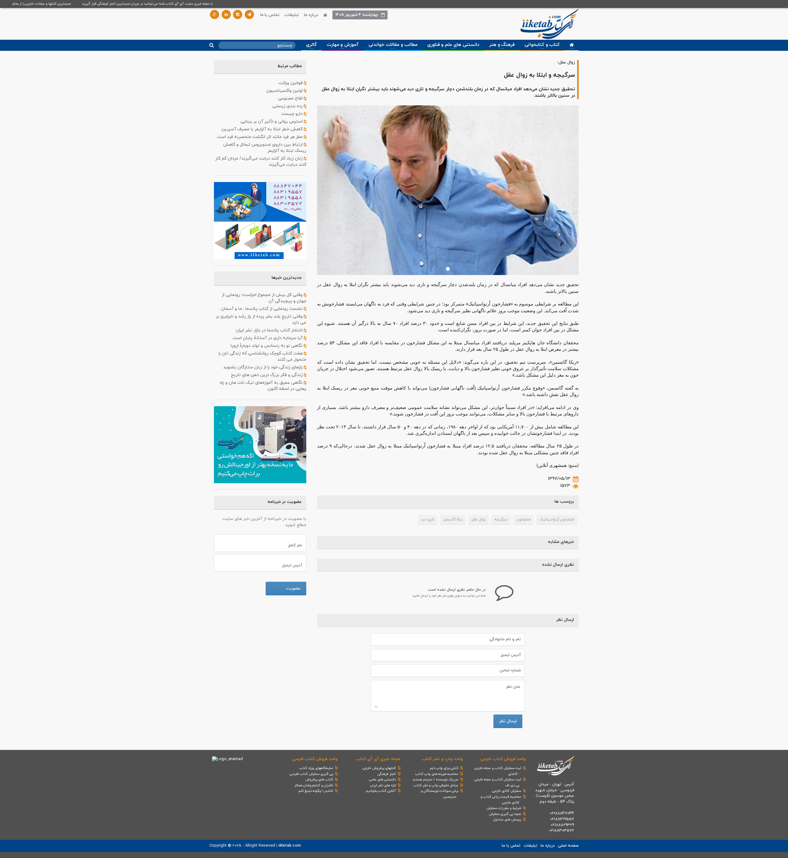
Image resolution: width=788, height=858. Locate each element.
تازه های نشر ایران (383, 785)
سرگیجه (501, 519)
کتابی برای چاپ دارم (444, 768)
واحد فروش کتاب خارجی (502, 759)
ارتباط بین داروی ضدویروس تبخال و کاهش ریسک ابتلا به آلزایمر (264, 148)
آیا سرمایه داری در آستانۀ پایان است (268, 338)
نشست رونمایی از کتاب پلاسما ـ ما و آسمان (262, 309)
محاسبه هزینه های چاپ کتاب (436, 773)
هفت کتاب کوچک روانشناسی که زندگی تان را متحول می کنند (262, 356)
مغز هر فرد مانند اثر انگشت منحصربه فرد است (260, 137)
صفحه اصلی (568, 845)
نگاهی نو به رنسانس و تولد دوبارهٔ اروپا (267, 346)
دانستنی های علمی (382, 779)
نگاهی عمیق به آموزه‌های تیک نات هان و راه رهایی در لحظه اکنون (263, 386)
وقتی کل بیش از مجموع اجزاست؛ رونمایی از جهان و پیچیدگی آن (264, 298)
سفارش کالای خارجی (506, 790)
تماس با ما (269, 15)
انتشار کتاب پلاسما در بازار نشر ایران (270, 330)
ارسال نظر (508, 721)
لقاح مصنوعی (291, 98)
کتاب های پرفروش (319, 779)
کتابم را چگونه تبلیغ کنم (315, 790)
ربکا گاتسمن (452, 519)
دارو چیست (292, 114)
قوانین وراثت (291, 83)
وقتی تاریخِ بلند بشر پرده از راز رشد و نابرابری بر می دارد (261, 320)
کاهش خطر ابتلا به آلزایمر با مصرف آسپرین (262, 129)
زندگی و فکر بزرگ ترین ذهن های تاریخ (267, 375)
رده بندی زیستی (288, 106)
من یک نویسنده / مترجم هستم (435, 779)
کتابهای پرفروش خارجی (379, 768)
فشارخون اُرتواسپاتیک (556, 519)
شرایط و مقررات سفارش (503, 808)
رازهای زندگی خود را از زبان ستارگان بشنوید (263, 367)
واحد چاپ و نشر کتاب (442, 759)
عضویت (293, 588)
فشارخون (523, 519)
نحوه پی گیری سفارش (505, 813)
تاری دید (427, 519)
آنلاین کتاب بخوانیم (381, 790)
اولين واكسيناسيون (285, 91)
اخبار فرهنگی (387, 773)
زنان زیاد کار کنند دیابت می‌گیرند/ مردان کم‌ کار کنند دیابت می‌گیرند (260, 162)
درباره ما (311, 15)
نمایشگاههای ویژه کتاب (316, 768)
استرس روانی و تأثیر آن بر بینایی (272, 121)
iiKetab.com (290, 845)
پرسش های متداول (507, 819)
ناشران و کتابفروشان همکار (313, 785)
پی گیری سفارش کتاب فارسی (311, 773)
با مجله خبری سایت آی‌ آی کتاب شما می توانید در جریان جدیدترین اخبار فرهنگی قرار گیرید (163, 3)
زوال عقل (478, 519)
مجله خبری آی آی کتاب (378, 759)
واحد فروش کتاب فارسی (314, 759)
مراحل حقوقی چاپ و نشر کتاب (436, 785)
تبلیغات (291, 15)
